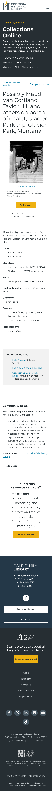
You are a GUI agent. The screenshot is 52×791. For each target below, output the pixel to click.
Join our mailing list (26, 659)
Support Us (26, 619)
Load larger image (26, 187)
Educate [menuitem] (26, 684)
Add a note (11, 466)
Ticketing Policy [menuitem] (39, 783)
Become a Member (26, 609)
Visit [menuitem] (26, 672)
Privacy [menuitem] (9, 783)
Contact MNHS (35, 740)
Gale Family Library (13, 22)
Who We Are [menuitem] (26, 690)
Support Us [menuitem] (26, 696)
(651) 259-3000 (16, 740)
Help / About (19, 360)
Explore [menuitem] (26, 678)
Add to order (26, 205)
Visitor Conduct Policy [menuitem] (17, 785)
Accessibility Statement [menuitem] (38, 785)
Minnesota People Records (17, 62)
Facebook (26, 598)
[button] (46, 6)
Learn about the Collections (27, 368)
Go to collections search (11, 83)
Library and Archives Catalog (18, 58)
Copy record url (40, 84)
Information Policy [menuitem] (23, 783)
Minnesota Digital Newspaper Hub (21, 67)
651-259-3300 (24, 585)
